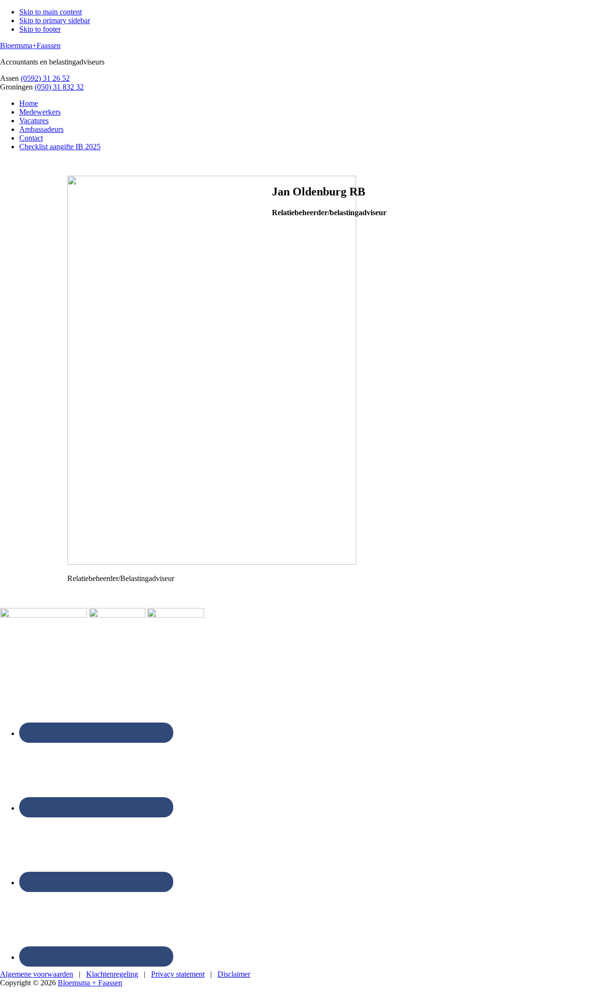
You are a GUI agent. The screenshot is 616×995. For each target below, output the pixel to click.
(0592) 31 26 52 (45, 78)
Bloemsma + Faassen (90, 983)
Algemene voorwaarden (36, 974)
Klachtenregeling (112, 974)
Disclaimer (234, 974)
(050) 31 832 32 (59, 87)
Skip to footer (40, 29)
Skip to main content (50, 12)
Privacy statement (178, 974)
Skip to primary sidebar (54, 20)
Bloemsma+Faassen (30, 45)
